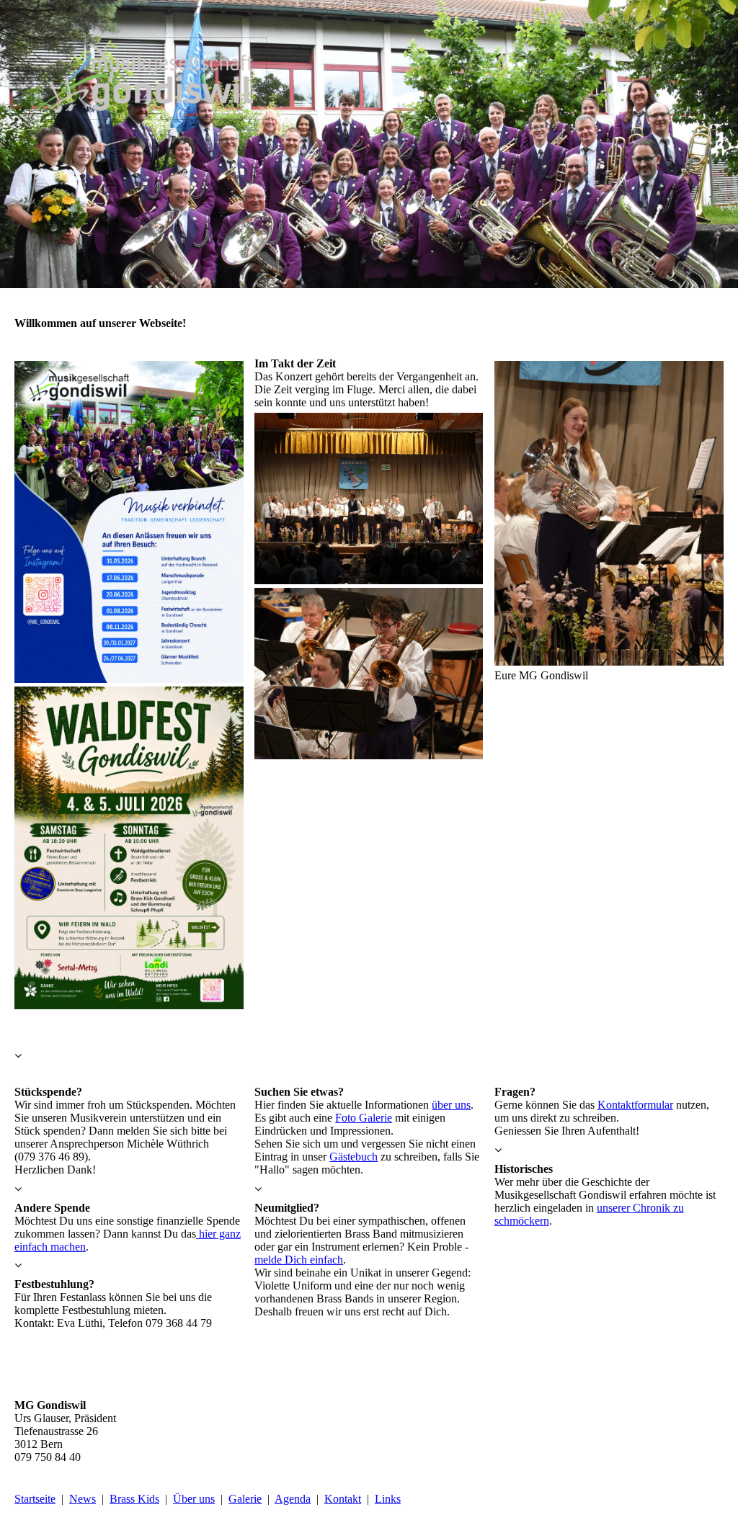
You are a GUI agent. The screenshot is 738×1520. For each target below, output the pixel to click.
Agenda (293, 1499)
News (82, 1499)
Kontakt (342, 1499)
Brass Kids (134, 1499)
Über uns (194, 1499)
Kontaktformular (635, 1105)
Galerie (245, 1499)
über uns (451, 1105)
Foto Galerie (363, 1118)
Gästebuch (353, 1156)
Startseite (34, 1499)
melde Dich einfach (298, 1259)
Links (388, 1499)
